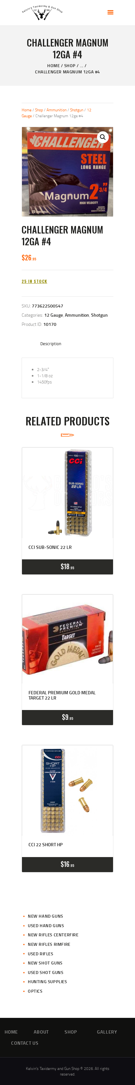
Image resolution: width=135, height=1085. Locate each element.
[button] (103, 137)
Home (53, 65)
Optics (35, 991)
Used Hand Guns (46, 925)
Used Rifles (40, 954)
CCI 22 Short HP (46, 844)
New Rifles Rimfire (49, 944)
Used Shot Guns (45, 972)
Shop (70, 65)
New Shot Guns (45, 963)
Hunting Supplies (47, 981)
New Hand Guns (45, 916)
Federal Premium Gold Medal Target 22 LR (62, 695)
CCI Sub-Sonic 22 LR (50, 547)
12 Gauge (53, 315)
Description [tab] (50, 343)
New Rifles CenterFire (53, 935)
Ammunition (57, 110)
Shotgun (76, 110)
